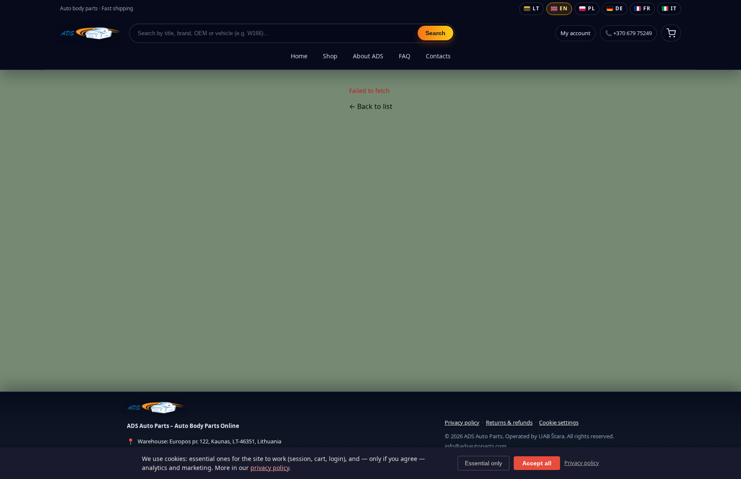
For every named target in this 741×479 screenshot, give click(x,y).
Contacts (438, 56)
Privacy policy (462, 422)
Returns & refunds (509, 422)
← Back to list (370, 106)
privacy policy (269, 468)
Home (299, 56)
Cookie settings (558, 422)
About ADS (368, 56)
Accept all (536, 463)
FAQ (404, 56)
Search (435, 33)
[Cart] (671, 33)
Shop (330, 56)
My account (575, 33)
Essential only (483, 463)
